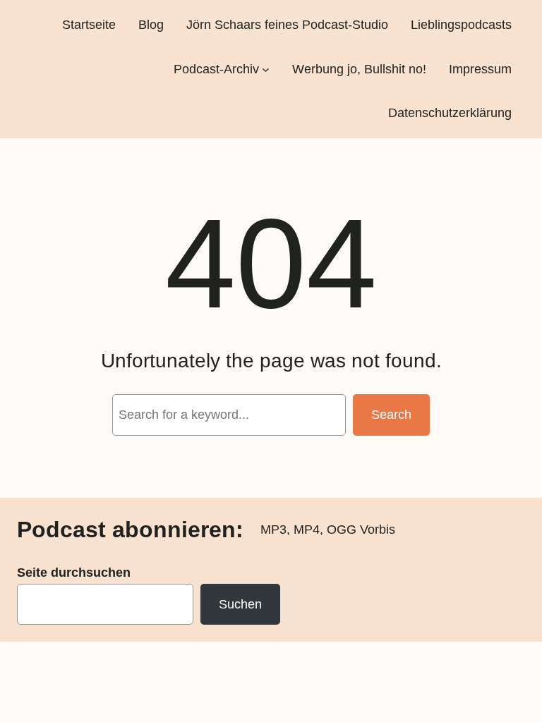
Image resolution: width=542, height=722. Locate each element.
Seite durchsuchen (74, 572)
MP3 (273, 529)
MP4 (307, 529)
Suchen (240, 604)
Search (391, 415)
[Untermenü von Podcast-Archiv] (266, 69)
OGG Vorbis (361, 529)
